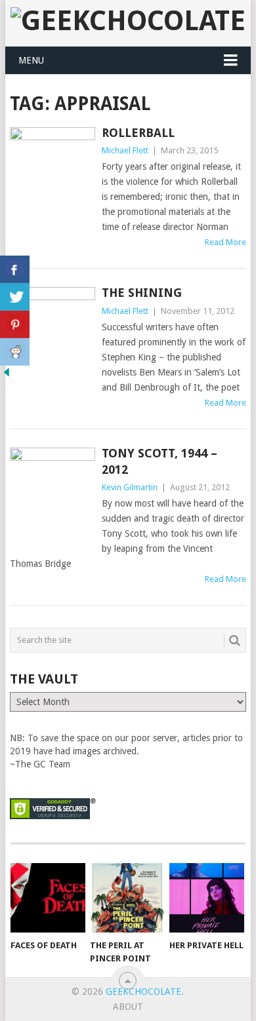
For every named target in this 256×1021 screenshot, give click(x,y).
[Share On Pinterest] (15, 324)
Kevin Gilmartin (130, 487)
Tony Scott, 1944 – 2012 (159, 461)
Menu (31, 60)
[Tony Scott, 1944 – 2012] (52, 497)
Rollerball (138, 133)
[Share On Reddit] (15, 352)
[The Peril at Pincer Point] (127, 898)
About (128, 1006)
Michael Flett (125, 150)
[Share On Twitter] (15, 297)
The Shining (142, 292)
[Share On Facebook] (15, 269)
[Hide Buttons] (6, 375)
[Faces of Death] (48, 898)
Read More (225, 242)
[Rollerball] (52, 174)
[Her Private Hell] (206, 898)
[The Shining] (52, 343)
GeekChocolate (143, 991)
